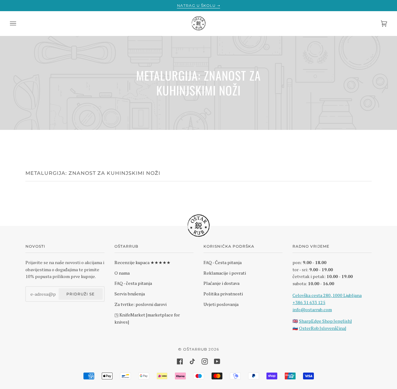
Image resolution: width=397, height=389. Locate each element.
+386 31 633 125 (308, 302)
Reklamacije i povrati (224, 273)
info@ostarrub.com (312, 309)
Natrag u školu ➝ (198, 5)
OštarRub (195, 349)
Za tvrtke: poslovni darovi (140, 304)
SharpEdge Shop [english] (325, 321)
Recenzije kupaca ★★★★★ (142, 262)
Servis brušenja (129, 294)
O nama (122, 273)
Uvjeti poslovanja (221, 304)
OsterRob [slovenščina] (322, 328)
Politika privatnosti (223, 294)
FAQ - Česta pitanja (222, 262)
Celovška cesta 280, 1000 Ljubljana (327, 295)
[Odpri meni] (19, 23)
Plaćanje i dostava (221, 283)
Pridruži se (80, 294)
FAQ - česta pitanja (133, 283)
